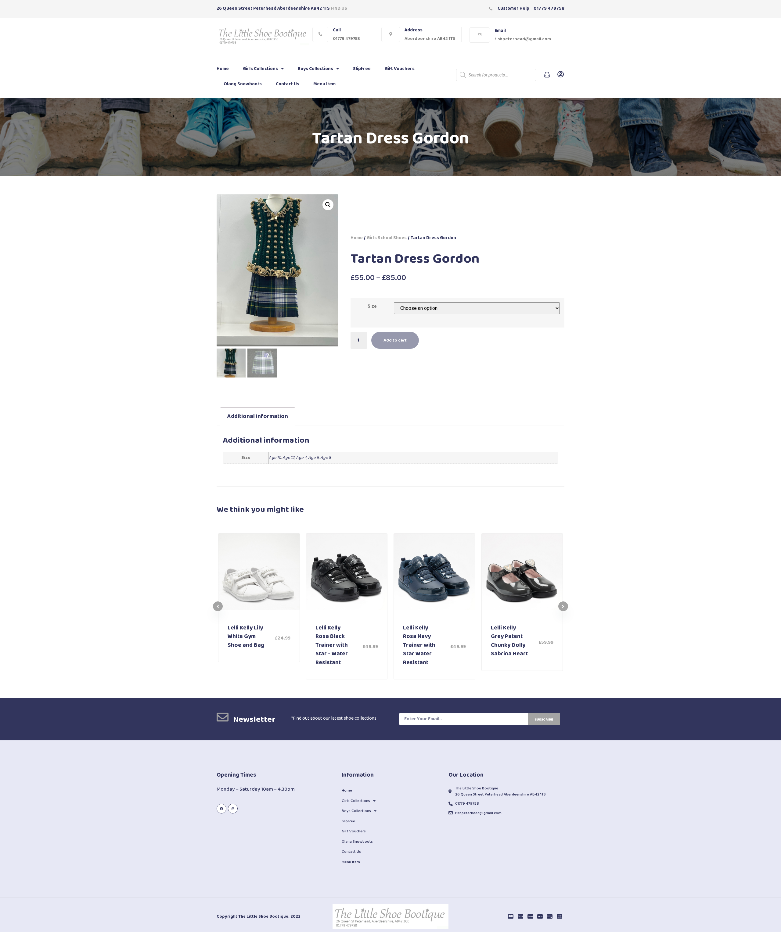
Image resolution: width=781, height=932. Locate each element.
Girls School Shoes (387, 238)
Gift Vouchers (400, 69)
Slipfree (362, 69)
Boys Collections (315, 69)
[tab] (257, 416)
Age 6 (313, 457)
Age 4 (301, 457)
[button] (563, 606)
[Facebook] (221, 808)
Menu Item (324, 84)
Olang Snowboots (243, 84)
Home (223, 69)
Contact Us (287, 84)
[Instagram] (233, 808)
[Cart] (547, 75)
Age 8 (325, 457)
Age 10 (275, 457)
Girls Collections (260, 69)
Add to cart (395, 340)
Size (372, 306)
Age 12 (288, 457)
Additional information (257, 416)
